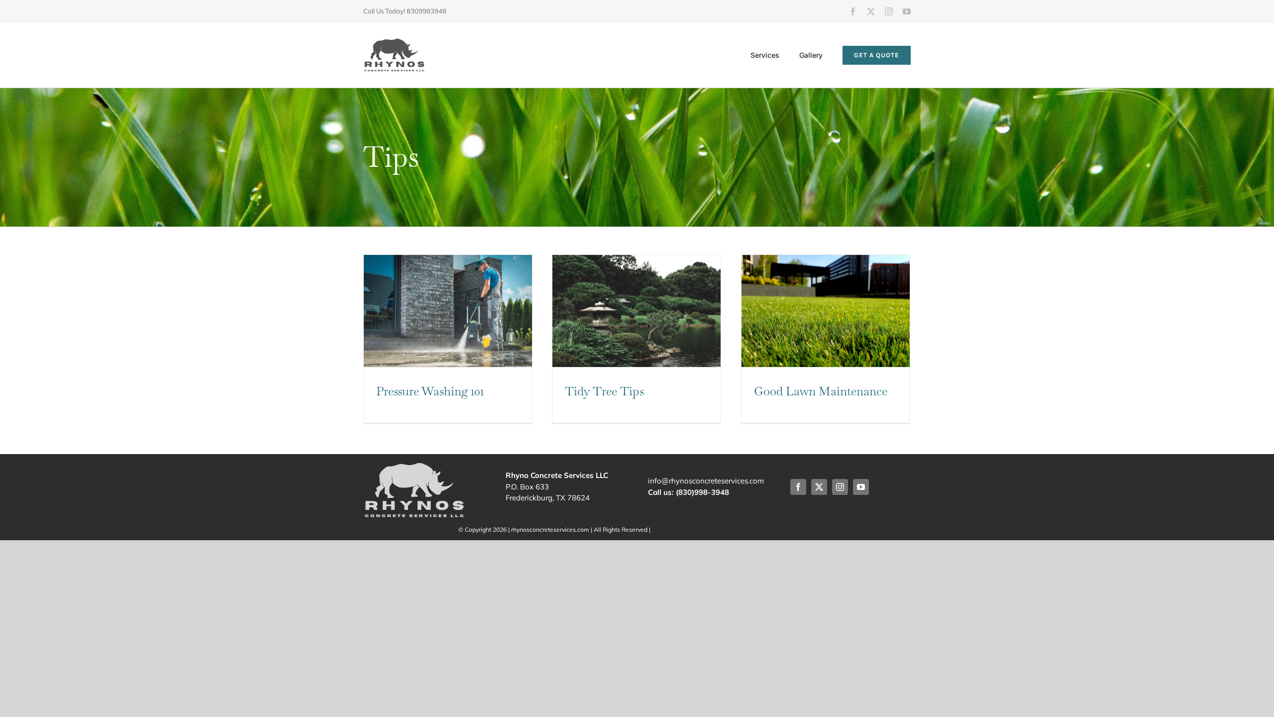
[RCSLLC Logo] (394, 42)
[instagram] (889, 11)
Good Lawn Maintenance (820, 391)
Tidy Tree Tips (604, 391)
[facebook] (853, 11)
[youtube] (907, 11)
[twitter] (871, 11)
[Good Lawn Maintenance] (826, 311)
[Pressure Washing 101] (448, 311)
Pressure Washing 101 (430, 391)
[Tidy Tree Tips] (636, 311)
